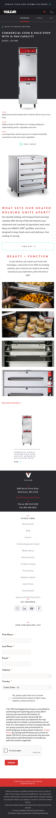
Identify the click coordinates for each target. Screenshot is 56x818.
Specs (39, 18)
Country (6, 681)
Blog (28, 530)
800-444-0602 (30, 507)
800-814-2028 (31, 504)
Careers (28, 537)
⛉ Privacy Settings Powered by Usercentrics (28, 810)
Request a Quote (28, 577)
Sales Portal (28, 584)
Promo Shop (28, 570)
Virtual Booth (28, 590)
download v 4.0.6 (49, 4)
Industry (6, 669)
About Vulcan (28, 524)
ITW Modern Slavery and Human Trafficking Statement (28, 813)
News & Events (28, 557)
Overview (24, 18)
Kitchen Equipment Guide (28, 544)
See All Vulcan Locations (28, 497)
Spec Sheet (30, 144)
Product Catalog (28, 564)
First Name (7, 634)
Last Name (7, 646)
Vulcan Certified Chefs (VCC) (28, 597)
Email (5, 658)
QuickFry (51, 3)
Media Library (28, 550)
